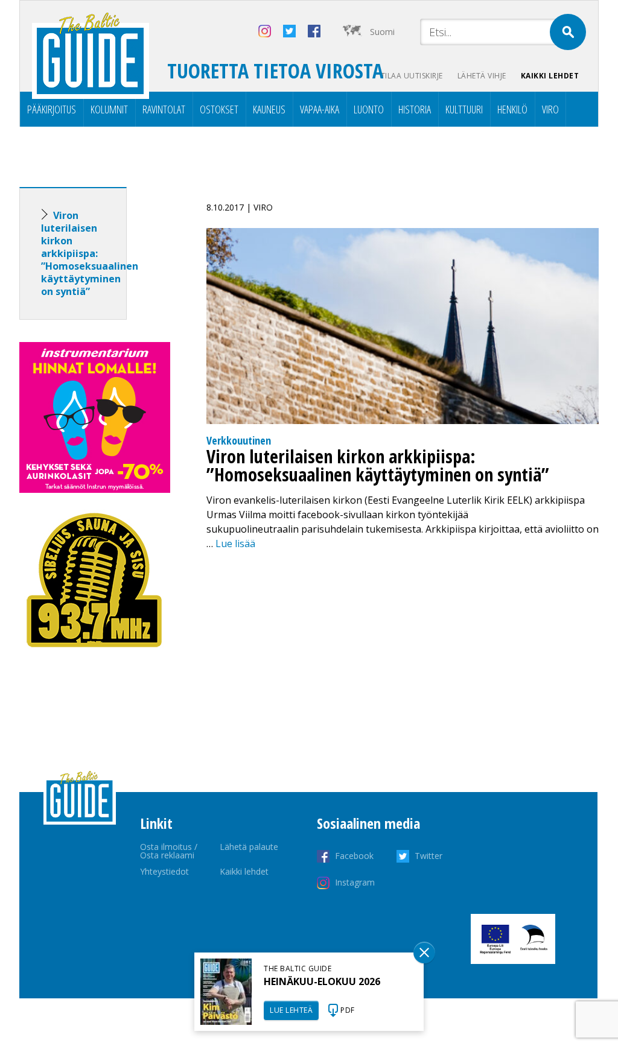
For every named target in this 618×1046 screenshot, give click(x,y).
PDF (347, 1010)
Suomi (382, 31)
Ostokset (219, 109)
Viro (550, 109)
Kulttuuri (464, 109)
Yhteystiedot (164, 871)
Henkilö (512, 109)
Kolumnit (109, 109)
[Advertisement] (94, 861)
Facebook (354, 855)
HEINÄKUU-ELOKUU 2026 (322, 981)
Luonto (369, 109)
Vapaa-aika (319, 109)
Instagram (355, 882)
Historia (414, 109)
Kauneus (269, 109)
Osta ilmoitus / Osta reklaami (168, 851)
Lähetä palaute (249, 846)
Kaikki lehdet (550, 76)
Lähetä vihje (481, 76)
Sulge (424, 952)
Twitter (428, 855)
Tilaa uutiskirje (412, 76)
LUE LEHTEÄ (291, 1010)
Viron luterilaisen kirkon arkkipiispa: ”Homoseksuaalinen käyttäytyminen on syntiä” (89, 253)
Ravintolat (163, 109)
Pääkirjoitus (51, 109)
